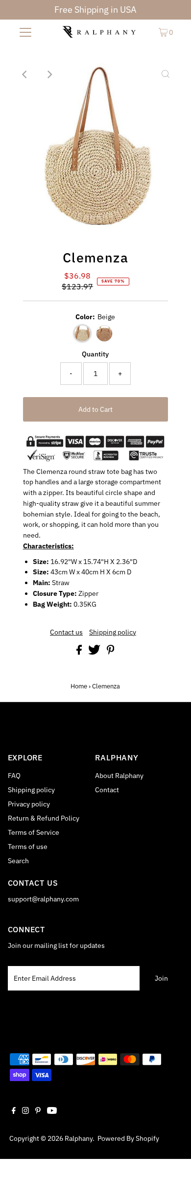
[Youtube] (52, 1111)
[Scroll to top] (171, 1183)
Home (79, 686)
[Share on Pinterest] (111, 652)
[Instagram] (25, 1111)
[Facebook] (13, 1111)
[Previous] (25, 74)
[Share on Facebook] (79, 652)
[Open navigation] (25, 32)
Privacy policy (29, 804)
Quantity (95, 354)
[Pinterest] (38, 1111)
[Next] (49, 74)
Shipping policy (112, 632)
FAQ (14, 775)
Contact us (66, 632)
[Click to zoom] (165, 74)
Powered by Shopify (128, 1138)
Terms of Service (33, 832)
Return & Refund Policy (43, 818)
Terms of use (28, 846)
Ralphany (79, 1138)
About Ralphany (119, 775)
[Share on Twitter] (95, 652)
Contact (107, 789)
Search (18, 860)
